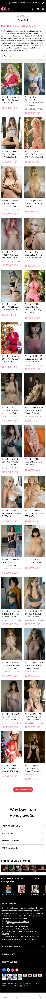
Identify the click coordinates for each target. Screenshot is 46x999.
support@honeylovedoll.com (18, 921)
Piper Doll (25, 16)
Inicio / (19, 16)
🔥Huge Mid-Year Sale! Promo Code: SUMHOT (21, 3)
